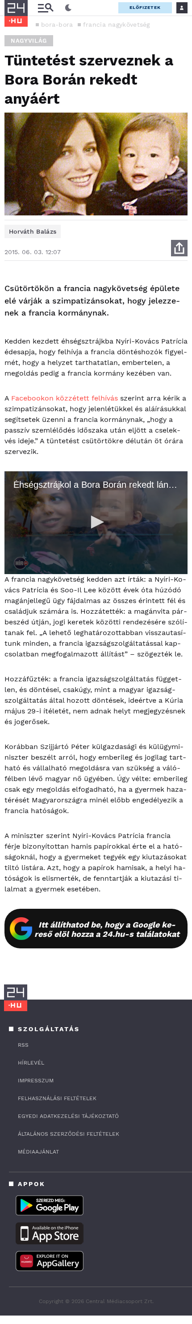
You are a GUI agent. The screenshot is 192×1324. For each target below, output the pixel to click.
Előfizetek (145, 7)
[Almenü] (45, 8)
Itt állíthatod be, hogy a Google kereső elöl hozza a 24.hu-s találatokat (106, 929)
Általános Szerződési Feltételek (68, 1134)
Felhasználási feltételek (57, 1098)
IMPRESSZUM (36, 1080)
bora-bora (57, 24)
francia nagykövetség (116, 24)
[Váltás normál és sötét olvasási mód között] (68, 8)
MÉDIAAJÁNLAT (38, 1152)
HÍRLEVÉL (31, 1063)
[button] (96, 522)
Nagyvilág (29, 40)
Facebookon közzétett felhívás (64, 398)
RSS (23, 1045)
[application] (96, 522)
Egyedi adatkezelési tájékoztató (68, 1116)
